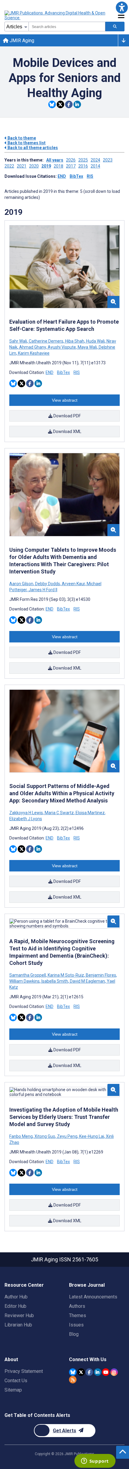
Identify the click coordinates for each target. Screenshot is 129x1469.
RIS (90, 176)
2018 (58, 166)
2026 (71, 160)
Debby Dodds (47, 583)
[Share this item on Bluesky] (52, 104)
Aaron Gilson (21, 583)
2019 (46, 166)
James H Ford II (42, 589)
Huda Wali (95, 341)
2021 (21, 166)
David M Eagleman (87, 981)
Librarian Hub (18, 1325)
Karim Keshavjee (33, 353)
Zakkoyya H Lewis (26, 812)
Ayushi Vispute (62, 347)
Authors (77, 1306)
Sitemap (13, 1390)
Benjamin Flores (101, 975)
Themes (77, 1315)
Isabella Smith (54, 981)
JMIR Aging (21, 40)
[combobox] (66, 26)
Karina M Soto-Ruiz (66, 975)
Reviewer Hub (19, 1315)
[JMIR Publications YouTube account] (106, 1372)
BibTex (76, 176)
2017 (71, 166)
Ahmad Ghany (32, 347)
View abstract (64, 400)
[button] (121, 7)
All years (54, 160)
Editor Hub (15, 1306)
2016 (83, 166)
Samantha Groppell (28, 975)
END (62, 176)
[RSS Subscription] (72, 1379)
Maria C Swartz (59, 812)
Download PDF (66, 415)
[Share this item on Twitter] (60, 104)
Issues (76, 1325)
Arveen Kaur (73, 583)
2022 (9, 166)
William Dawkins (24, 981)
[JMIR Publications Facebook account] (89, 1372)
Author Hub (16, 1297)
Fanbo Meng (21, 1136)
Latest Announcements (93, 1297)
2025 (83, 160)
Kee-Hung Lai (91, 1136)
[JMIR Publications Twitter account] (81, 1372)
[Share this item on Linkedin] (77, 104)
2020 (34, 166)
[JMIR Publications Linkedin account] (97, 1372)
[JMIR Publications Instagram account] (114, 1372)
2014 (95, 166)
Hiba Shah (74, 341)
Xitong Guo (45, 1136)
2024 (95, 160)
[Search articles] (114, 26)
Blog (74, 1334)
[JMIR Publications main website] (55, 15)
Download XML (66, 431)
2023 (107, 160)
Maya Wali (87, 347)
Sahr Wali (18, 341)
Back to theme (21, 138)
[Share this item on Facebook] (69, 104)
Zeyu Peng (67, 1136)
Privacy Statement (23, 1371)
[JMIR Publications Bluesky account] (72, 1372)
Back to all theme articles (32, 147)
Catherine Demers (46, 341)
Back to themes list (26, 142)
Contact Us (15, 1380)
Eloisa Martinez (90, 812)
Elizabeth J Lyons (25, 818)
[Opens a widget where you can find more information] (95, 1461)
